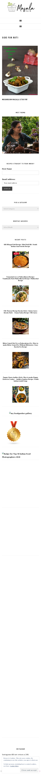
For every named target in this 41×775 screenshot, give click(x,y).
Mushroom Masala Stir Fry (15, 99)
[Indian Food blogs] (14, 444)
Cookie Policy (14, 766)
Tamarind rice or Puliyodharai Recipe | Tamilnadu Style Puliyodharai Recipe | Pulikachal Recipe (21, 278)
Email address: (8, 179)
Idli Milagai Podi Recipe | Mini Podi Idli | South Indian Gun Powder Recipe (20, 245)
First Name (7, 169)
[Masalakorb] (20, 14)
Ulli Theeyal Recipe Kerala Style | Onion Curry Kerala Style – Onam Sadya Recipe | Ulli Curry (20, 312)
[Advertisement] (20, 485)
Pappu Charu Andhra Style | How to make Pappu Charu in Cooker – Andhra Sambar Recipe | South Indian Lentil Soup (21, 379)
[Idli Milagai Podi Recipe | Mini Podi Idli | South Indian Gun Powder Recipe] (20, 267)
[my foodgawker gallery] (20, 413)
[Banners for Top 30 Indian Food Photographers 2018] (20, 457)
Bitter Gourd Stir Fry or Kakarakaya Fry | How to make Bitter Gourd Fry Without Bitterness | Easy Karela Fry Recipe (20, 345)
